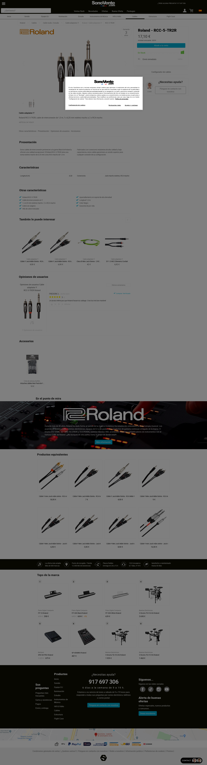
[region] (104, 93)
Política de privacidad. (121, 99)
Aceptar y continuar (131, 105)
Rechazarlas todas (115, 105)
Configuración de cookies (77, 105)
